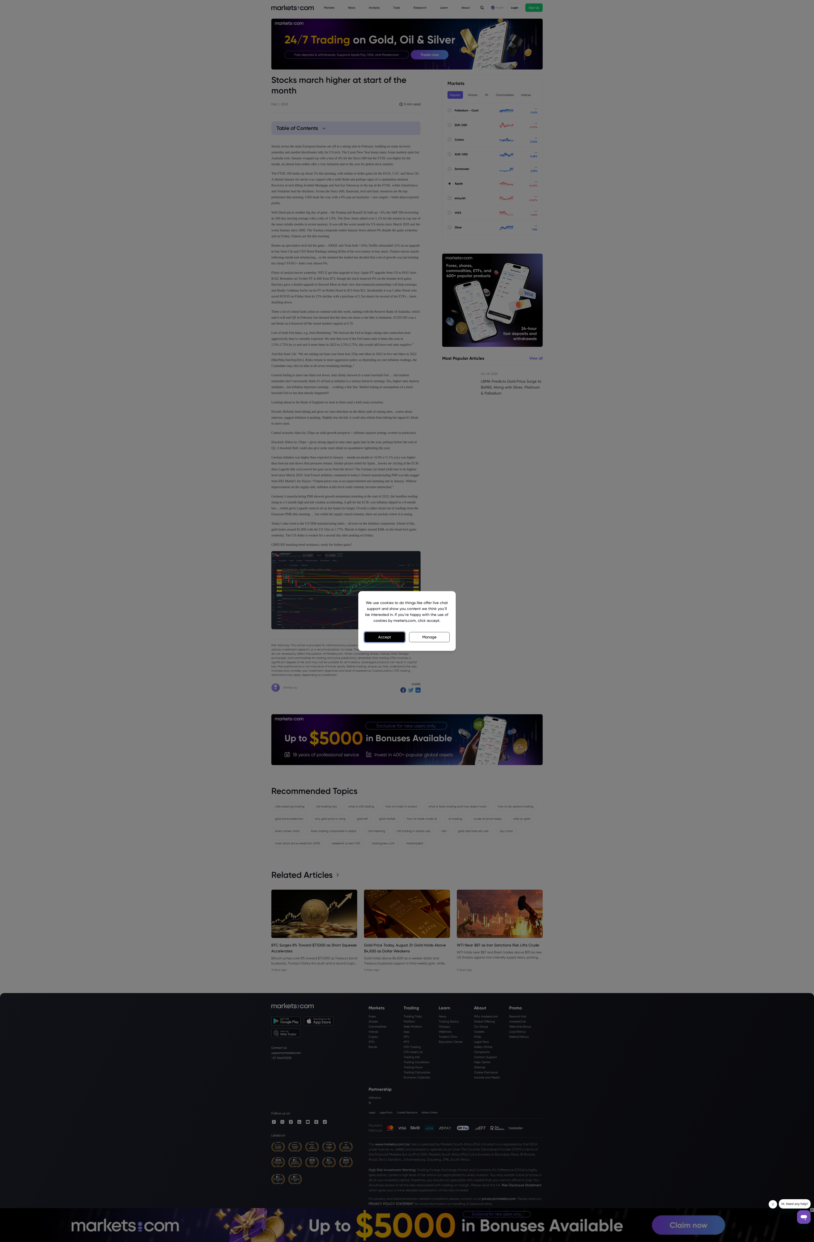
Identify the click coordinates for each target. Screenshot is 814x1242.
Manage (429, 637)
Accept (384, 637)
